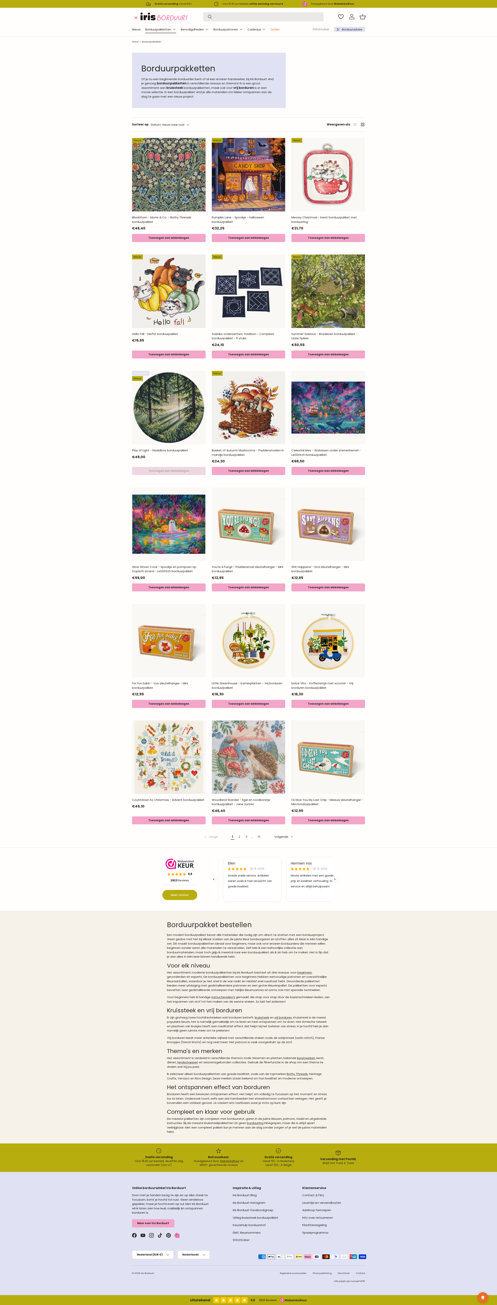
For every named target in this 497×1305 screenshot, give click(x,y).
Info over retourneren (317, 1218)
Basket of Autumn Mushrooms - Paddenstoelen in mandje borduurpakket (248, 452)
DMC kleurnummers (247, 1233)
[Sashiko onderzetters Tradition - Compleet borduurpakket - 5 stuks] (248, 291)
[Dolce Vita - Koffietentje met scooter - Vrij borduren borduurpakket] (328, 640)
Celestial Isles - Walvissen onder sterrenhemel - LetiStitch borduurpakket (326, 452)
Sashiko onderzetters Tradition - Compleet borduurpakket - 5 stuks (243, 336)
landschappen (187, 1062)
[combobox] (263, 16)
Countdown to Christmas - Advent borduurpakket (168, 800)
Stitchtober (321, 29)
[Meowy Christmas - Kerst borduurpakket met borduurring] (328, 174)
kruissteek (262, 1017)
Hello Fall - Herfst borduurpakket (155, 334)
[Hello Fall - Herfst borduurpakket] (169, 291)
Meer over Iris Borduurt (153, 1223)
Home (135, 41)
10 (259, 837)
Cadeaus (254, 29)
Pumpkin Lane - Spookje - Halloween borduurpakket (238, 219)
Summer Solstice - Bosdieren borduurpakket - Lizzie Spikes (324, 336)
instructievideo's (223, 997)
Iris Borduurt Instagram (249, 1203)
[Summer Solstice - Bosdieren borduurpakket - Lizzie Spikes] (328, 291)
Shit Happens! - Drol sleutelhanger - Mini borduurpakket (320, 569)
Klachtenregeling (314, 1225)
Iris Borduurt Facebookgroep (253, 1210)
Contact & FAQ (313, 1195)
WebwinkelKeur (230, 1161)
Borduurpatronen (225, 29)
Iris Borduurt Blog (245, 1195)
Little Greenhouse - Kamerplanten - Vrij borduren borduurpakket (247, 685)
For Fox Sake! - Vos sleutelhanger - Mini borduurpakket (160, 685)
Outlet (275, 29)
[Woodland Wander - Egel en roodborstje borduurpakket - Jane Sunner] (248, 757)
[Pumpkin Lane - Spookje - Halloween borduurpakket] (248, 174)
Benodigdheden (192, 29)
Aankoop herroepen (316, 1210)
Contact (360, 1273)
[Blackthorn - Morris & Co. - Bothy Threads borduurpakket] (169, 174)
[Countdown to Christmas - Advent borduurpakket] (169, 757)
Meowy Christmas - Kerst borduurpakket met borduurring (324, 219)
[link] (211, 836)
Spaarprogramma (315, 1233)
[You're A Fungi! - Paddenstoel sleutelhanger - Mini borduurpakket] (248, 524)
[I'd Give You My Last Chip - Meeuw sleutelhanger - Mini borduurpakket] (328, 757)
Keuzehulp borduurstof (249, 1225)
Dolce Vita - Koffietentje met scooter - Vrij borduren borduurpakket (322, 685)
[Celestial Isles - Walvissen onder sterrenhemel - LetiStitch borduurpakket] (328, 407)
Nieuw (136, 29)
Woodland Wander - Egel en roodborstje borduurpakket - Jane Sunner (241, 802)
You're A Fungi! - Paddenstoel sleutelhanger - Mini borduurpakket (247, 569)
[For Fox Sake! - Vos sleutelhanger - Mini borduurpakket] (169, 640)
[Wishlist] (341, 16)
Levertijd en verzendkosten (321, 1203)
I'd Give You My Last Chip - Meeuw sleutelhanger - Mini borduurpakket (327, 802)
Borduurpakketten (158, 29)
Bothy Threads (297, 1074)
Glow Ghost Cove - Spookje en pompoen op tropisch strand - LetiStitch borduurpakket (164, 569)
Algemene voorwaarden (293, 1273)
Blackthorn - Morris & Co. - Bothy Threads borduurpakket (161, 219)
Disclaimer (344, 1273)
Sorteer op (140, 124)
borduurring (255, 1123)
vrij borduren (283, 1017)
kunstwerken (306, 1058)
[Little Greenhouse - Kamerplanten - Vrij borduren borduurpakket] (248, 640)
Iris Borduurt (147, 1273)
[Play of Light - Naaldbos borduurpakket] (169, 407)
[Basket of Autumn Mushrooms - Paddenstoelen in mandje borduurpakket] (248, 407)
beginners (304, 972)
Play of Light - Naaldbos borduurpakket (160, 450)
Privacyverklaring (322, 1273)
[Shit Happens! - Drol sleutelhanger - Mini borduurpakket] (328, 524)
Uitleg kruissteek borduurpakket (255, 1218)
